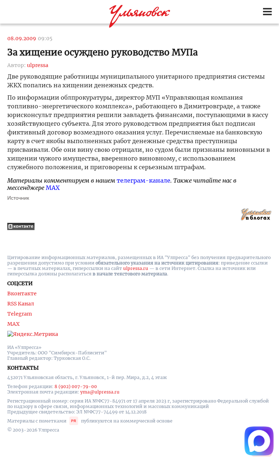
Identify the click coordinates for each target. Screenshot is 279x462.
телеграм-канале (143, 180)
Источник (18, 198)
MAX (53, 187)
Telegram (19, 314)
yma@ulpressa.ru (100, 392)
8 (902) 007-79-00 (75, 386)
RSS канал (20, 303)
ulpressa (37, 65)
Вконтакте (22, 293)
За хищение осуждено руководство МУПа (102, 52)
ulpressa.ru (135, 268)
